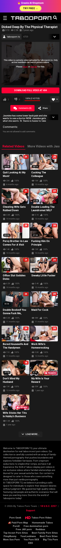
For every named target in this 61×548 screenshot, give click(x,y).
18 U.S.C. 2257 (48, 506)
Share (45, 108)
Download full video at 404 (30, 90)
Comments (10, 126)
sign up (33, 66)
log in (25, 66)
